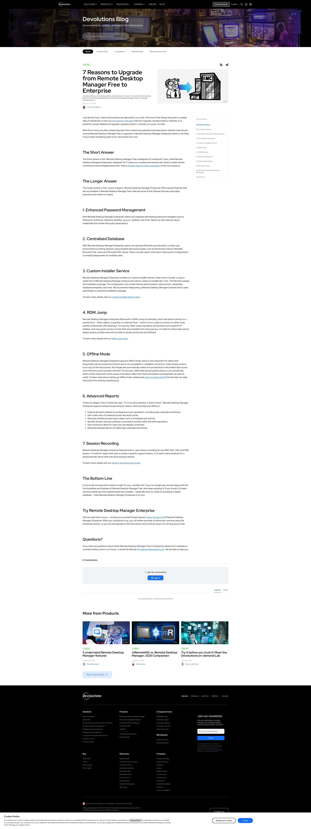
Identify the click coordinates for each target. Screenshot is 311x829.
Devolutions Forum (126, 765)
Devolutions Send (162, 717)
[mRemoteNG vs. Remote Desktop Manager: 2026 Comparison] (155, 632)
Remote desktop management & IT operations (97, 723)
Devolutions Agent (162, 720)
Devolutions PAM (125, 726)
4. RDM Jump (201, 147)
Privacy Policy (218, 750)
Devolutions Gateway (163, 723)
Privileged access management (93, 729)
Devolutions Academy (127, 768)
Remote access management (92, 732)
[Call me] (246, 4)
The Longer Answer (204, 129)
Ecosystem (159, 765)
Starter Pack (87, 720)
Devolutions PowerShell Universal (130, 720)
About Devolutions (162, 762)
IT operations (119, 51)
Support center (124, 759)
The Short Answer (203, 125)
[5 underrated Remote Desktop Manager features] (106, 632)
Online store (87, 759)
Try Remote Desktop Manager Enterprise (208, 171)
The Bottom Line (202, 166)
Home (88, 51)
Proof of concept (88, 742)
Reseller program (161, 771)
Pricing (85, 762)
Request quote (87, 765)
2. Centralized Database (205, 138)
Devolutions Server (162, 743)
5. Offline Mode (202, 152)
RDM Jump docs (120, 338)
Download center (221, 4)
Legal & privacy (161, 778)
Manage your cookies (224, 820)
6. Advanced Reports (204, 157)
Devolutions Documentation (129, 762)
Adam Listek (140, 664)
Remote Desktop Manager (121, 120)
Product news (102, 51)
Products (86, 65)
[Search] (242, 4)
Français (194, 696)
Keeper (126, 220)
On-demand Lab (125, 778)
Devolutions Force (125, 774)
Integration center (88, 739)
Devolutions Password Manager (130, 723)
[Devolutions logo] (92, 696)
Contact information (162, 759)
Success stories (124, 781)
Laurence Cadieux (93, 107)
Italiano (225, 696)
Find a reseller (87, 768)
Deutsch (205, 696)
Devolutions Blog (106, 19)
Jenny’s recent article (155, 377)
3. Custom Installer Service (206, 143)
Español (215, 696)
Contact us (219, 811)
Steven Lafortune (192, 664)
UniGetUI (122, 729)
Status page (123, 787)
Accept (245, 820)
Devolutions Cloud (162, 740)
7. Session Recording (204, 161)
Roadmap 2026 (125, 737)
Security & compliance (163, 784)
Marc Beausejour (93, 664)
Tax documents (161, 774)
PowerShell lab (137, 51)
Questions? (200, 177)
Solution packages (88, 717)
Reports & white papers (127, 784)
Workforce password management (94, 726)
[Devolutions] (64, 4)
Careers (159, 768)
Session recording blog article (126, 462)
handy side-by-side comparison (144, 165)
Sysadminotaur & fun (158, 51)
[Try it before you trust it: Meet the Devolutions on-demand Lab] (204, 632)
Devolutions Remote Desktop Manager (132, 717)
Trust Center (160, 781)
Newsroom (159, 787)
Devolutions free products (128, 734)
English (184, 696)
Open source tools (162, 729)
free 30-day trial (156, 517)
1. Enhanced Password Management (210, 134)
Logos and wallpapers (163, 790)
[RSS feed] (221, 64)
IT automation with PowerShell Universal (95, 735)
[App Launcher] (250, 4)
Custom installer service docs (126, 297)
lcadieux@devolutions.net (151, 549)
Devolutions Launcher (163, 726)
